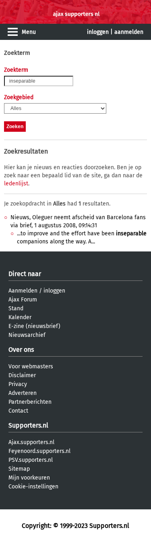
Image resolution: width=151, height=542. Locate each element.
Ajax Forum (22, 299)
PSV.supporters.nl (30, 460)
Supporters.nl (28, 425)
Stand (15, 308)
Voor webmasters (30, 366)
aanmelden (128, 32)
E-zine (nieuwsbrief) (34, 326)
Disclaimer (22, 375)
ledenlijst (16, 183)
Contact (18, 410)
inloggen (98, 32)
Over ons (21, 349)
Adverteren (22, 393)
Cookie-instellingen (33, 486)
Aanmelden (22, 290)
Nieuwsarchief (27, 335)
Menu (29, 32)
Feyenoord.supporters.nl (39, 451)
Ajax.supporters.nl (31, 442)
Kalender (19, 317)
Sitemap (19, 468)
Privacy (17, 384)
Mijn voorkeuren (29, 477)
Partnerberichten (30, 402)
